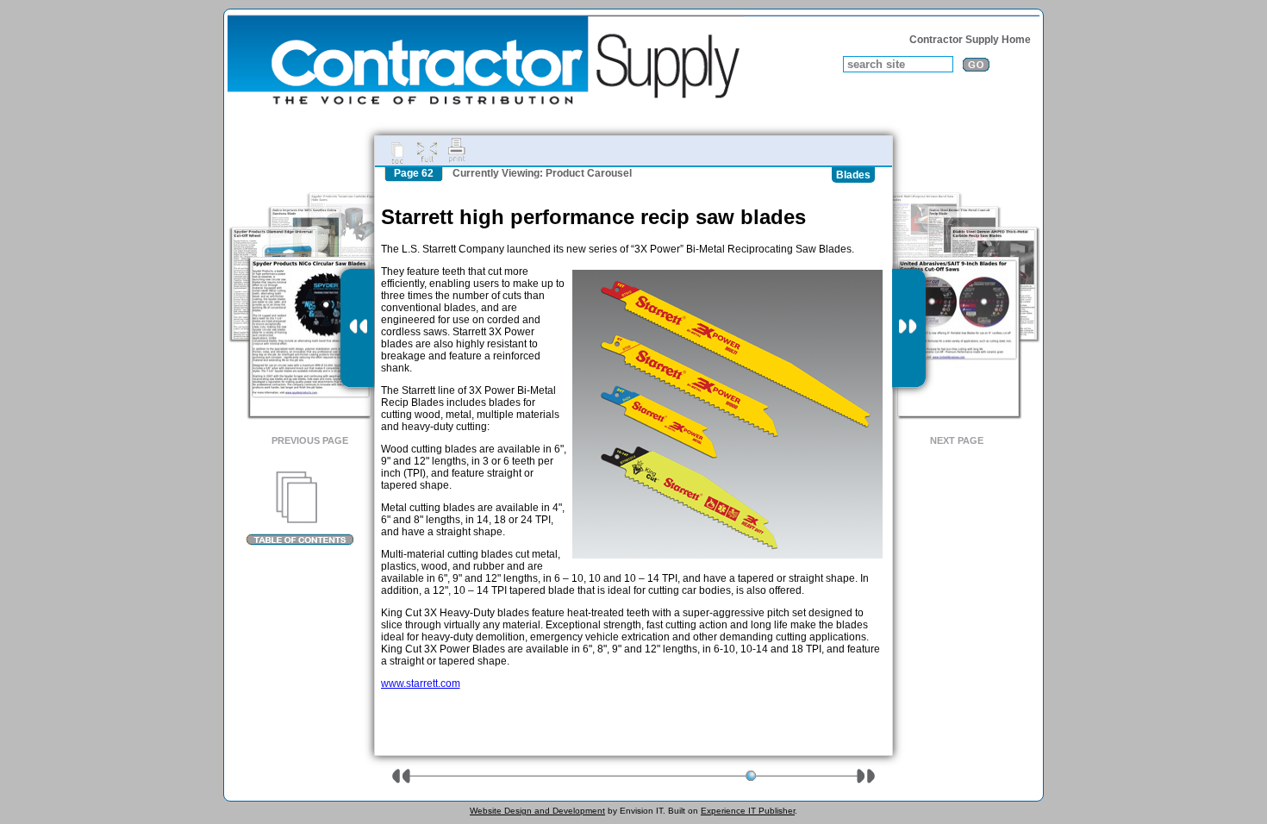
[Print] (457, 151)
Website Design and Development (537, 810)
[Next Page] (909, 328)
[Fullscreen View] (427, 151)
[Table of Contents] (299, 508)
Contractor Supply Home (970, 40)
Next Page (956, 440)
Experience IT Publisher (748, 810)
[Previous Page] (357, 328)
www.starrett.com (420, 683)
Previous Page (310, 440)
